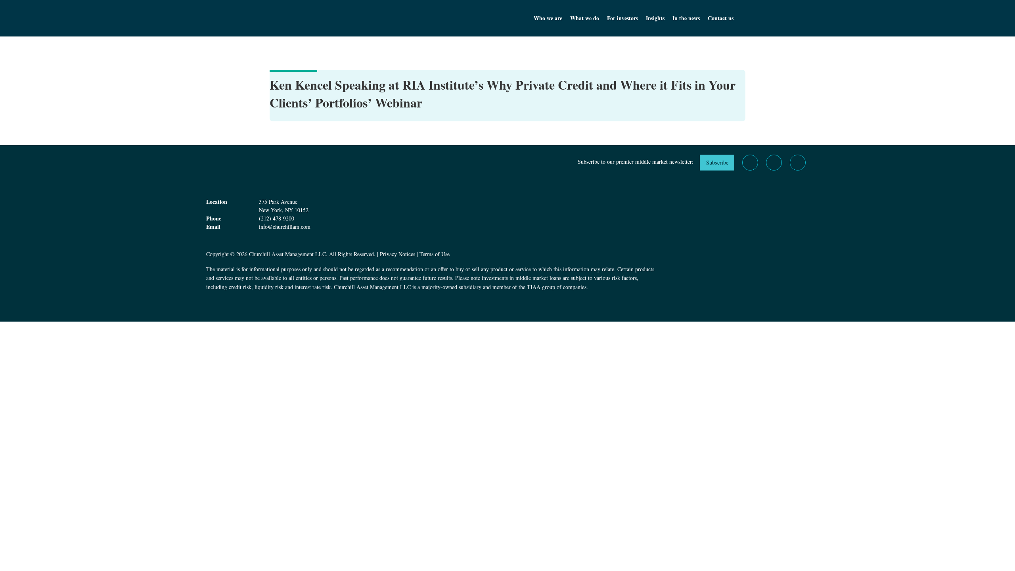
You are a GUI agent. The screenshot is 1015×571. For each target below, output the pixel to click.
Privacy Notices (397, 254)
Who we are (548, 18)
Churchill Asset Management (329, 18)
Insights (655, 18)
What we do (584, 18)
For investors (622, 18)
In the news (686, 18)
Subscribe (717, 162)
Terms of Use (434, 254)
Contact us (720, 18)
